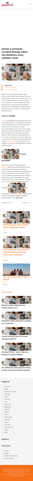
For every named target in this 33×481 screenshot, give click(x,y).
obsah (8, 141)
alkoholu (12, 141)
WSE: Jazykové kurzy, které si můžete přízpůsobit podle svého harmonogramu (16, 252)
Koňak (3, 121)
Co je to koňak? (11, 88)
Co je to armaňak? (12, 90)
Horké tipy (29, 203)
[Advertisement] (16, 26)
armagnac (4, 167)
